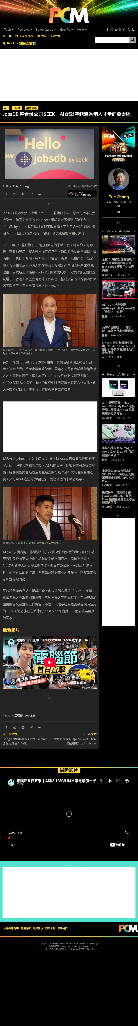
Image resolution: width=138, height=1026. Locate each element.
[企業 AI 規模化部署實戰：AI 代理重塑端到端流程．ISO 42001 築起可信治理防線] (118, 244)
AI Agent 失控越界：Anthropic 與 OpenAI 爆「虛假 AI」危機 (118, 308)
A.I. (6, 108)
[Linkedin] (118, 211)
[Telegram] (22, 193)
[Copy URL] (31, 193)
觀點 (104, 316)
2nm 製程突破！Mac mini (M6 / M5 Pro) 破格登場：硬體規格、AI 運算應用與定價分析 (118, 408)
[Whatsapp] (125, 30)
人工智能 (17, 715)
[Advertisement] (69, 74)
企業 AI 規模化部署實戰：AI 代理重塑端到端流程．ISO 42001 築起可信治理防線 (118, 265)
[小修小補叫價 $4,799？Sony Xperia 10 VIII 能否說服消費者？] (118, 433)
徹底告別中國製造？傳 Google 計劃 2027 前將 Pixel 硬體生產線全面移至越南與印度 (118, 497)
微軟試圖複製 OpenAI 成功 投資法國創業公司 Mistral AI (77, 741)
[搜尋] (132, 40)
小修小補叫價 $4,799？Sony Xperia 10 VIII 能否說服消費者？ (118, 451)
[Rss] (133, 30)
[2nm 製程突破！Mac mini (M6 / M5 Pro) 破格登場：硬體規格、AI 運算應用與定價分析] (118, 387)
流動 (104, 459)
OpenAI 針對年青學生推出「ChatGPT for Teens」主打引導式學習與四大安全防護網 (118, 347)
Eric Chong (21, 186)
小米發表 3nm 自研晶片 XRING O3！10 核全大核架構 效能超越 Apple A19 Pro (118, 475)
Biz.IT (17, 108)
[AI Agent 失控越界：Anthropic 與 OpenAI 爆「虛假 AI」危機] (118, 289)
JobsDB (30, 715)
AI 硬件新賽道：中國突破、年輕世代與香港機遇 (118, 329)
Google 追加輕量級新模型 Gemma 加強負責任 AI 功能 (26, 741)
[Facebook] (107, 30)
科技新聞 (107, 418)
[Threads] (120, 30)
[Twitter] (129, 30)
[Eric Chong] (118, 179)
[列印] (39, 193)
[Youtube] (116, 30)
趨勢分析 (31, 108)
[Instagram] (112, 30)
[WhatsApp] (14, 193)
